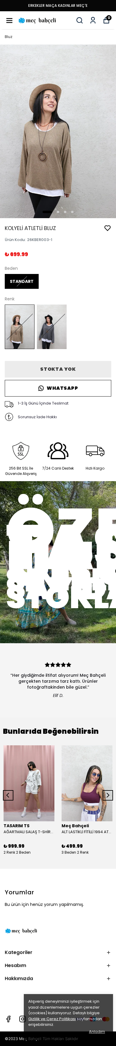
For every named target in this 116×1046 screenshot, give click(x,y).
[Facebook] (8, 1019)
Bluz (8, 36)
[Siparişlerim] (93, 20)
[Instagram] (22, 1019)
